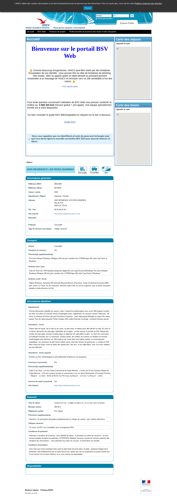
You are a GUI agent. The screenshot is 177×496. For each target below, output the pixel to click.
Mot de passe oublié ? (105, 18)
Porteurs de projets (57, 32)
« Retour (29, 162)
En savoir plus (71, 86)
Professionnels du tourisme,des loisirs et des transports (92, 32)
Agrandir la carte (123, 44)
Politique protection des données (148, 3)
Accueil (30, 32)
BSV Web (41, 32)
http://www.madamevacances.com (67, 214)
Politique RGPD (46, 490)
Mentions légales (32, 490)
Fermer (88, 8)
